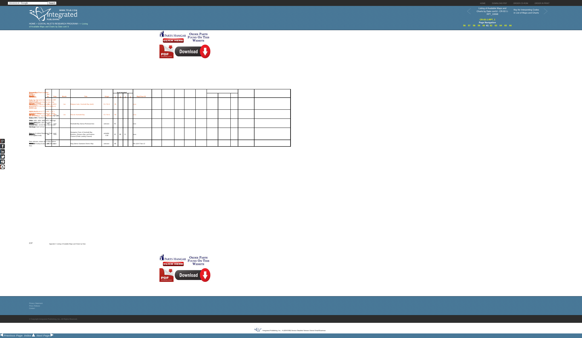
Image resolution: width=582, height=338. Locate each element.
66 (510, 25)
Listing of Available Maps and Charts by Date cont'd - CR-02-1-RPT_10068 (492, 11)
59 (479, 25)
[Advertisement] (93, 51)
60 (484, 25)
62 (491, 25)
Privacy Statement (36, 303)
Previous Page (13, 335)
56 (464, 25)
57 (469, 25)
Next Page (43, 335)
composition (48, 116)
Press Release (34, 306)
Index (28, 335)
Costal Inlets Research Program (58, 23)
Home (32, 23)
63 (496, 25)
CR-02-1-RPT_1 (487, 19)
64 (501, 25)
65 (505, 25)
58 (474, 25)
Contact (32, 308)
